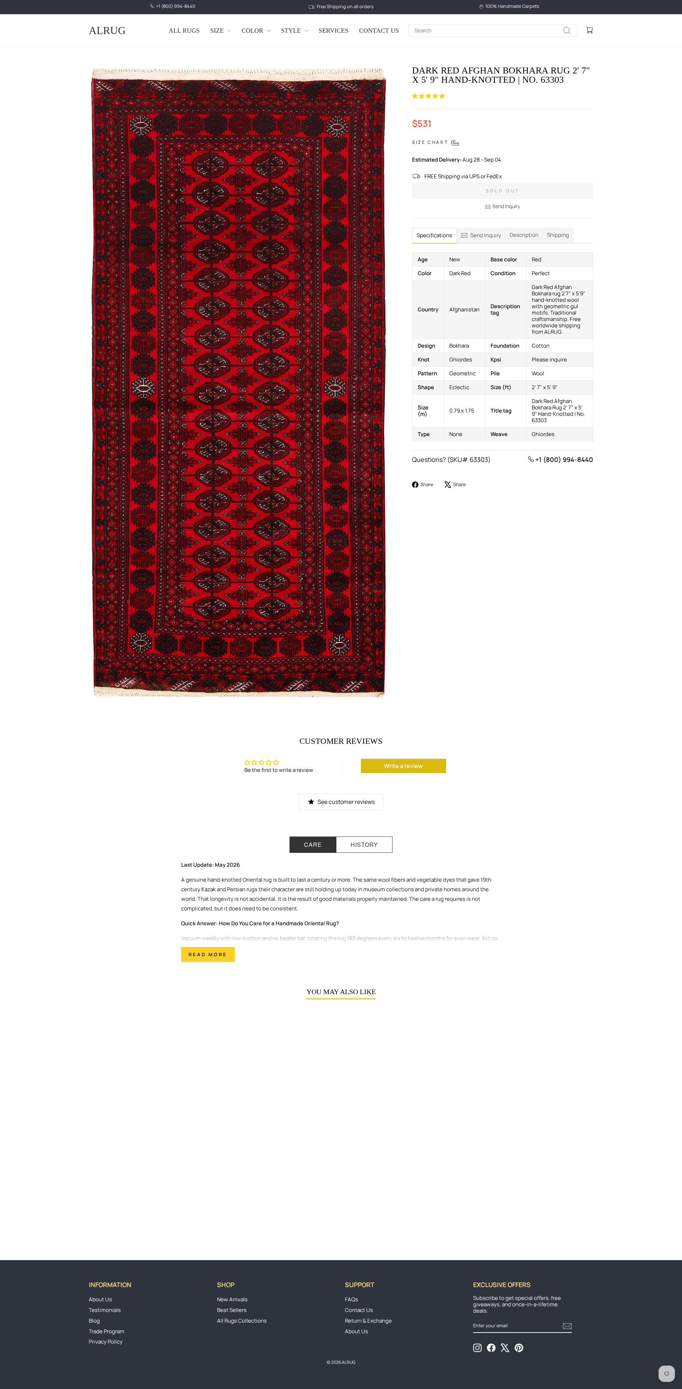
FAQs (351, 1299)
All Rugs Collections (242, 1320)
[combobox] (493, 30)
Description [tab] (524, 235)
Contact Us (379, 30)
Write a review (403, 766)
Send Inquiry (506, 206)
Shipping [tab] (558, 235)
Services (333, 30)
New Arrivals (232, 1299)
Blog (94, 1320)
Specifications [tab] (434, 235)
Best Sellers (232, 1310)
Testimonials (105, 1310)
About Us (100, 1299)
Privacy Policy (106, 1341)
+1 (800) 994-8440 (563, 459)
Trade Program (106, 1331)
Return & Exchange (368, 1320)
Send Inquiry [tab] (485, 235)
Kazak (208, 889)
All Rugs (184, 30)
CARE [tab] (313, 844)
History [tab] (364, 844)
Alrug (107, 30)
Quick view (149, 1186)
